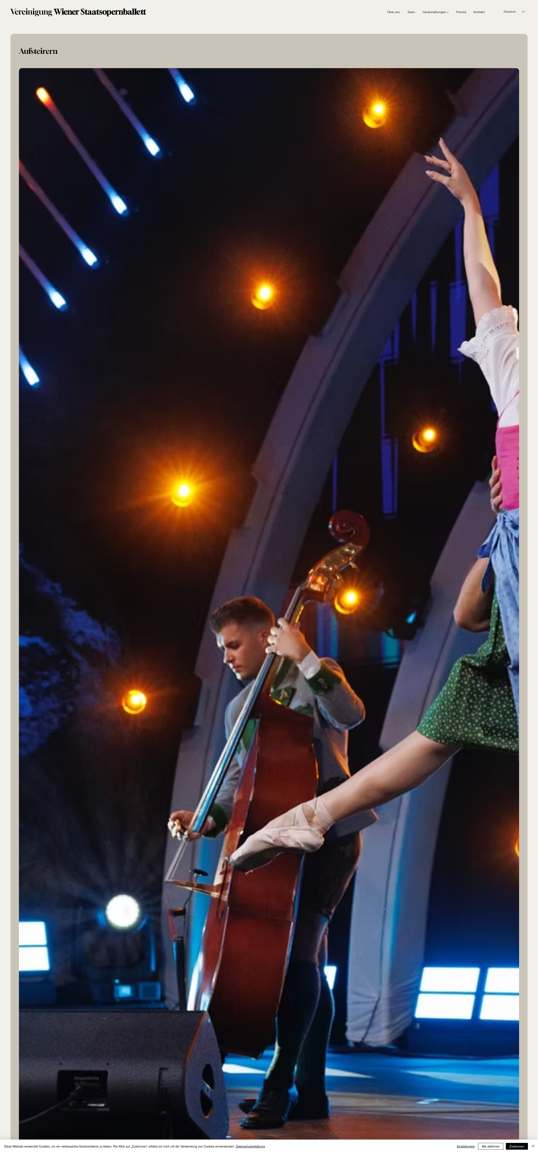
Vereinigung (78, 11)
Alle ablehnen (491, 1146)
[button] (434, 12)
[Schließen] (532, 1146)
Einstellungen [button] (466, 1146)
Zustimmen (516, 1146)
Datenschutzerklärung (250, 1146)
